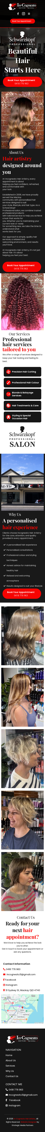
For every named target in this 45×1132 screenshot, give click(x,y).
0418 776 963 (13, 969)
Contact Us (12, 1076)
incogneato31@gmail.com (21, 974)
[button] (28, 13)
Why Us (10, 1071)
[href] (22, 1009)
